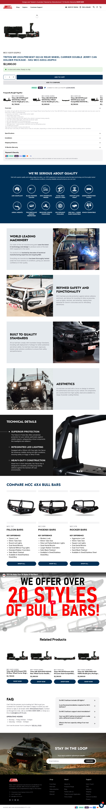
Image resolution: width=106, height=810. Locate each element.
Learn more (70, 87)
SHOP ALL (21, 563)
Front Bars (53, 784)
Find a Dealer (86, 7)
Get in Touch (90, 784)
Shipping (88, 792)
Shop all (52, 794)
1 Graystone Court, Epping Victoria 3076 (22, 792)
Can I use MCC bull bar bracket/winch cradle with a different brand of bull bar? (74, 717)
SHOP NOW (17, 681)
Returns (88, 794)
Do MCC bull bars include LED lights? (72, 700)
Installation (8, 138)
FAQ (87, 786)
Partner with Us (68, 792)
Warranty (88, 789)
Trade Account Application (72, 794)
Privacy (88, 799)
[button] (94, 7)
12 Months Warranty (11, 147)
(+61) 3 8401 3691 (16, 794)
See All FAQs (36, 725)
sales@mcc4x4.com (16, 796)
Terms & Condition (91, 797)
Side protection (54, 789)
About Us (67, 784)
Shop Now (80, 2)
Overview (8, 108)
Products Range (69, 786)
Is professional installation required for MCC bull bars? (74, 706)
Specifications (9, 133)
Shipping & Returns (11, 142)
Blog (65, 789)
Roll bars (52, 792)
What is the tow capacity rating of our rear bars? (74, 723)
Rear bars (52, 786)
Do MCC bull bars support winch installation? (74, 711)
